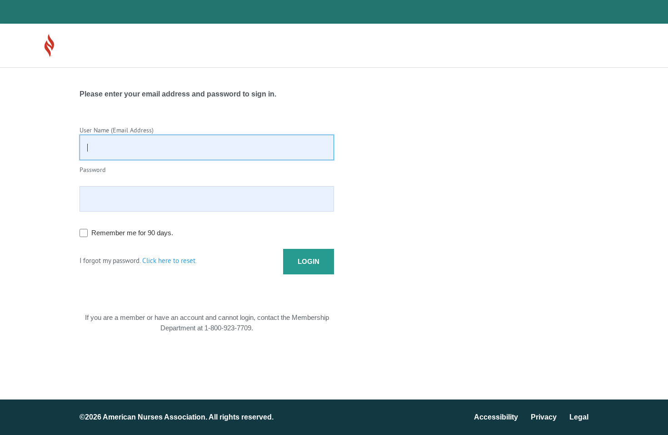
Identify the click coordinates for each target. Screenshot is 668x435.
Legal (578, 417)
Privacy (544, 417)
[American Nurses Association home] (75, 45)
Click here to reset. (169, 261)
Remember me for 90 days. (132, 233)
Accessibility (496, 417)
